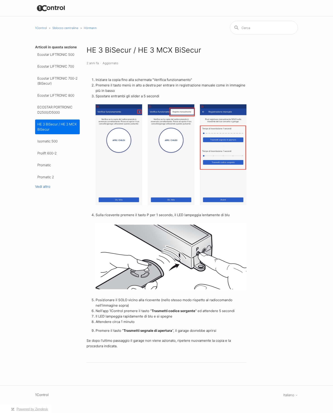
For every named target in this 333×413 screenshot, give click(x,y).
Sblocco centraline (65, 28)
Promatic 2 (45, 177)
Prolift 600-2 (47, 153)
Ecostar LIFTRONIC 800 (55, 95)
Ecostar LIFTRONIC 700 (55, 66)
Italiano (289, 395)
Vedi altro (42, 186)
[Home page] (51, 8)
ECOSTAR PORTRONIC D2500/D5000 (54, 110)
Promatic (44, 165)
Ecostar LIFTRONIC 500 (55, 54)
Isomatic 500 (47, 141)
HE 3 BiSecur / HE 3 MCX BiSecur (57, 127)
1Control (41, 28)
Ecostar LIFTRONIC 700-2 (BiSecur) (57, 81)
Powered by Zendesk (32, 409)
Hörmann (90, 28)
